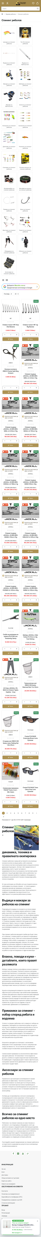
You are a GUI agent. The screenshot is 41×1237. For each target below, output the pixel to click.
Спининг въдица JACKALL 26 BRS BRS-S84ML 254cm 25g (10, 535)
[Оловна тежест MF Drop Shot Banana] (11, 308)
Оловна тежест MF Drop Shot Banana (10, 326)
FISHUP (10, 782)
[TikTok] (28, 1154)
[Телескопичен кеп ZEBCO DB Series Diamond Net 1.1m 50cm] (30, 667)
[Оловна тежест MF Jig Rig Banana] (30, 308)
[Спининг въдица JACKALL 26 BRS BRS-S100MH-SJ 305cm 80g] (11, 565)
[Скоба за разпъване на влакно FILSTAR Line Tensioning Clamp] (11, 618)
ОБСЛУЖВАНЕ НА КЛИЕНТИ (12, 1187)
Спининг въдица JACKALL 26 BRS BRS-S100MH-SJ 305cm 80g (11, 588)
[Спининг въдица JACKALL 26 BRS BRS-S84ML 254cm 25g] (11, 512)
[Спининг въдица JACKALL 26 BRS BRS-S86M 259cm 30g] (30, 459)
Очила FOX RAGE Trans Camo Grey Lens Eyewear (30, 789)
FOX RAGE (30, 730)
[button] (10, 339)
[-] (5, 334)
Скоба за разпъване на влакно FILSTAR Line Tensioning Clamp (10, 636)
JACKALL (30, 367)
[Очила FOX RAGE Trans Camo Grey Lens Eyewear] (30, 771)
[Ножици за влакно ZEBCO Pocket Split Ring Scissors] (11, 352)
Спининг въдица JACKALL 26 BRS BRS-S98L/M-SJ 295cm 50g (30, 535)
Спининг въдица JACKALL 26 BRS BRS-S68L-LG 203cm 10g (10, 429)
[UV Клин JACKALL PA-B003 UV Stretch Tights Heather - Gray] (11, 667)
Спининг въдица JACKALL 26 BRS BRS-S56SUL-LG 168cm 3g (10, 482)
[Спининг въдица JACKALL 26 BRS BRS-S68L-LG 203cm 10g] (11, 406)
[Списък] (6, 280)
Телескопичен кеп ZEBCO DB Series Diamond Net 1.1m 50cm (30, 685)
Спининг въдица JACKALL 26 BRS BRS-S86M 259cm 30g (30, 482)
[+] (16, 334)
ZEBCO (11, 363)
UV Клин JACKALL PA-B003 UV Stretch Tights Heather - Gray (10, 690)
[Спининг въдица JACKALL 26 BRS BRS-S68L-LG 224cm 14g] (30, 352)
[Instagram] (18, 1154)
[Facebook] (13, 1154)
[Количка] (37, 3)
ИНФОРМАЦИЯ (7, 1165)
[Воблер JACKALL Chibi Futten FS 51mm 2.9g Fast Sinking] (30, 618)
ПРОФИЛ (5, 1206)
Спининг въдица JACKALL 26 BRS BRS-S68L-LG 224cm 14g (30, 376)
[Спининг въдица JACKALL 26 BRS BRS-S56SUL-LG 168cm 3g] (11, 459)
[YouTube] (23, 1154)
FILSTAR (10, 628)
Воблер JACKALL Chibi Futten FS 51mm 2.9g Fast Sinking (30, 637)
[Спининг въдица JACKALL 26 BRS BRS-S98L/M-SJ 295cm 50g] (30, 512)
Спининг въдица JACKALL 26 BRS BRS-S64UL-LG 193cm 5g (30, 429)
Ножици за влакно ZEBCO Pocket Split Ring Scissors (11, 371)
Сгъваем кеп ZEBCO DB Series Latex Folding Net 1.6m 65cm (11, 743)
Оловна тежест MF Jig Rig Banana (30, 326)
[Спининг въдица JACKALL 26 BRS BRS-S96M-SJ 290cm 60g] (30, 565)
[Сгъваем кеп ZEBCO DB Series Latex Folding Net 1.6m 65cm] (11, 720)
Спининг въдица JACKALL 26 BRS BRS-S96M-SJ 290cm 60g (30, 588)
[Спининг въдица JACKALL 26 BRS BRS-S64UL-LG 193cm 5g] (30, 406)
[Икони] (3, 280)
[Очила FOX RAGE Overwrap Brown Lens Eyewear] (30, 720)
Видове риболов (11, 14)
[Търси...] (38, 9)
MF (11, 318)
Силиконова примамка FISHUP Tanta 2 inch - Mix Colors (10, 790)
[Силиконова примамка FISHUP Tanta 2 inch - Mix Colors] (11, 771)
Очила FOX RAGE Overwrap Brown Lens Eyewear (30, 738)
